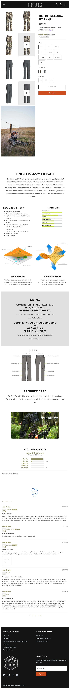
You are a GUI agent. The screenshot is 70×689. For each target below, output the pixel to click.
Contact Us (6, 638)
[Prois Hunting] (35, 4)
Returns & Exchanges (9, 647)
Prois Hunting (44, 37)
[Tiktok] (13, 675)
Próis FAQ (6, 644)
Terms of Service (8, 650)
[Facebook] (4, 675)
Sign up (41, 674)
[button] (42, 35)
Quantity (41, 76)
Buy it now (52, 93)
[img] (6, 507)
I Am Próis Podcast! (42, 641)
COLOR (43, 68)
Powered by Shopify (19, 685)
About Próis (39, 636)
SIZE (39, 43)
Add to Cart (52, 87)
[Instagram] (8, 675)
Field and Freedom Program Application (15, 641)
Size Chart (6, 636)
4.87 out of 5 (40, 453)
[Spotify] (17, 675)
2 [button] (32, 616)
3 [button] (35, 616)
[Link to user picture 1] (6, 560)
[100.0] (34, 491)
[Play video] (27, 45)
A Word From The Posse (43, 638)
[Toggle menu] (5, 4)
